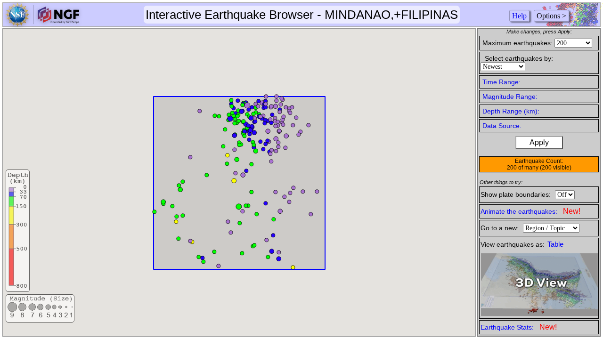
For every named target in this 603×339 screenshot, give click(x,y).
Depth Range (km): (510, 111)
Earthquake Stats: (519, 327)
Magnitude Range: (510, 96)
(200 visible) (555, 167)
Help (519, 16)
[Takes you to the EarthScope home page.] (42, 24)
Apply (539, 142)
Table (555, 244)
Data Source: (502, 125)
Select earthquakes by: (519, 58)
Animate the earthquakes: (530, 211)
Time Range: (501, 82)
